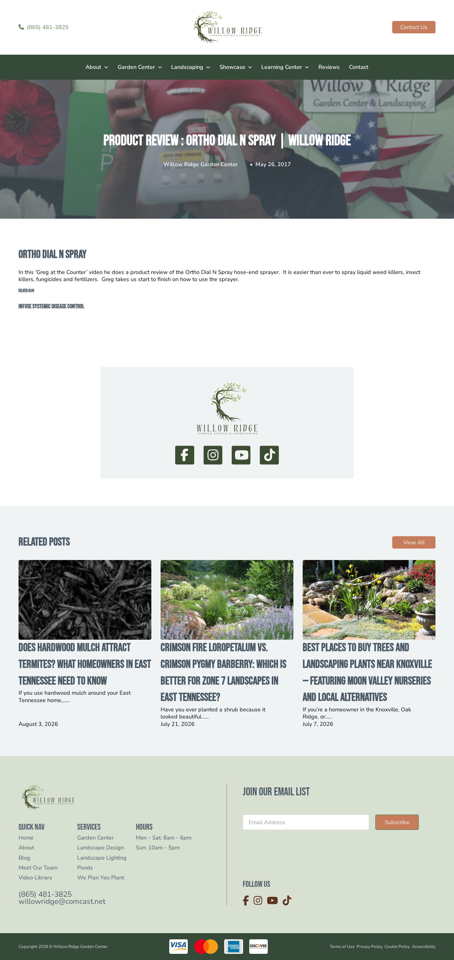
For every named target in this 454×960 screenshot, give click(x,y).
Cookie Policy (397, 946)
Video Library (35, 877)
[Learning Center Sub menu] (307, 67)
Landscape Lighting (102, 857)
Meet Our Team (38, 867)
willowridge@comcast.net (62, 901)
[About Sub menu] (106, 67)
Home (26, 837)
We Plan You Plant (100, 877)
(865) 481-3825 (45, 894)
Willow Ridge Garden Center (200, 164)
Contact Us (413, 27)
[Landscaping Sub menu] (208, 67)
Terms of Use (342, 946)
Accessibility (423, 946)
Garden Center (136, 67)
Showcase (232, 67)
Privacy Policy (370, 946)
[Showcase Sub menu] (250, 67)
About (93, 67)
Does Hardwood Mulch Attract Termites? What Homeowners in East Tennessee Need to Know (85, 664)
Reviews (329, 67)
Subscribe (397, 822)
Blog (24, 857)
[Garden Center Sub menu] (160, 67)
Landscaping (187, 67)
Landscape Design (100, 847)
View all (414, 542)
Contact (358, 67)
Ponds (85, 867)
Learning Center (281, 67)
